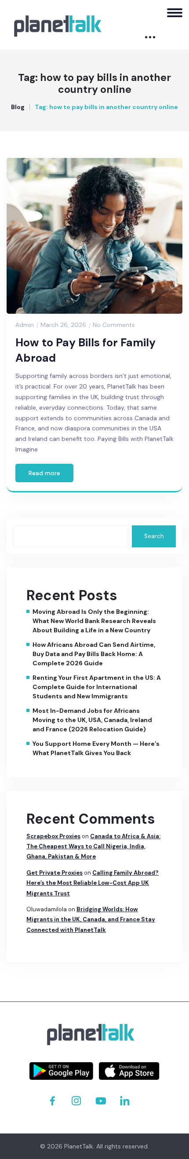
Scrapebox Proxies (53, 836)
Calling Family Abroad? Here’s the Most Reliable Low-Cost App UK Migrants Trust (92, 883)
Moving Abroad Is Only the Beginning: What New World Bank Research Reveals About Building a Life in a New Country (94, 621)
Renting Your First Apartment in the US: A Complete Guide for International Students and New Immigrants (97, 687)
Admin (24, 325)
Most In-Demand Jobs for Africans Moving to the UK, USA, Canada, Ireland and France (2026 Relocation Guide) (92, 720)
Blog (18, 107)
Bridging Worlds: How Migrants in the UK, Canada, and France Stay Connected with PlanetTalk (90, 920)
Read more (44, 473)
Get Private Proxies (54, 873)
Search (154, 536)
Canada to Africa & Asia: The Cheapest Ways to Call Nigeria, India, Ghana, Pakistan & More (93, 847)
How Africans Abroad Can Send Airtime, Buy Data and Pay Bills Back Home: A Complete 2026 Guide (94, 654)
